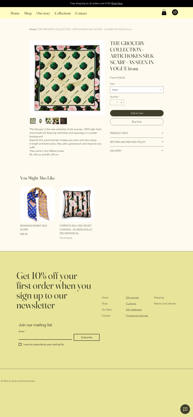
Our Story (107, 309)
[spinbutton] (117, 102)
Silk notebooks (134, 309)
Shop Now (117, 3)
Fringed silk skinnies (137, 315)
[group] (96, 213)
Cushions (131, 303)
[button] (164, 12)
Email (22, 331)
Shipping (159, 297)
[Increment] (121, 102)
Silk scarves (132, 297)
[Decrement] (112, 102)
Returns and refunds (165, 303)
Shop (105, 303)
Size (112, 83)
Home (105, 297)
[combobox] (137, 90)
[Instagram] (175, 12)
